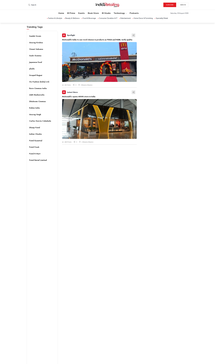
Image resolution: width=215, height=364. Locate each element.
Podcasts (134, 13)
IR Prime (71, 13)
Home (61, 13)
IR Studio (106, 13)
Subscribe (170, 5)
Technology (119, 13)
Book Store (93, 13)
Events (81, 13)
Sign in (183, 5)
